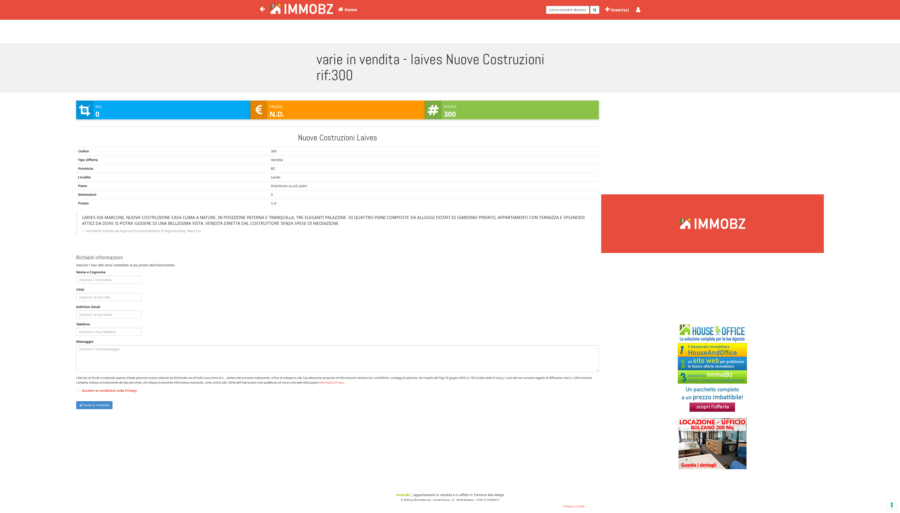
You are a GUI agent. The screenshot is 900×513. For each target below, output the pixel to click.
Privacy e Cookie (574, 506)
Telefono (83, 324)
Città (80, 289)
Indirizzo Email (88, 307)
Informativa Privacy (332, 382)
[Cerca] (594, 10)
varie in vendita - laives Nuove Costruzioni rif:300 (430, 67)
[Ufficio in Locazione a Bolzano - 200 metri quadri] (712, 443)
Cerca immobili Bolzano (567, 10)
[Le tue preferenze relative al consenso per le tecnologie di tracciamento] (891, 504)
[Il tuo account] (638, 10)
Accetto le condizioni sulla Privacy (109, 390)
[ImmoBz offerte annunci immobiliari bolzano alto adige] (301, 8)
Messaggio (85, 341)
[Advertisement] (450, 30)
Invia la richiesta (95, 405)
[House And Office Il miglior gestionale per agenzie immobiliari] (712, 368)
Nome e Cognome (90, 272)
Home (350, 9)
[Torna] (262, 9)
